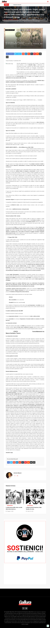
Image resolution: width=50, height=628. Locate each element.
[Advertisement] (25, 575)
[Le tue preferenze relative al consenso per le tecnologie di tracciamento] (48, 626)
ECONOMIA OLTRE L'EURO (13, 19)
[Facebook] (8, 462)
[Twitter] (11, 462)
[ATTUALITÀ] (15, 497)
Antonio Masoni (17, 473)
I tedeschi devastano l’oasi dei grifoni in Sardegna (23, 4)
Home (6, 19)
